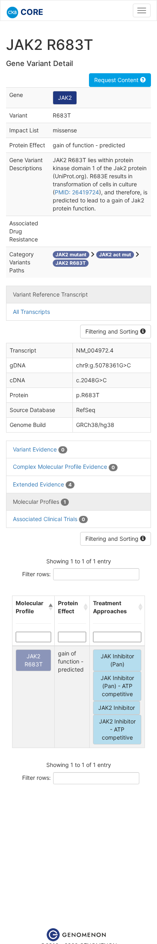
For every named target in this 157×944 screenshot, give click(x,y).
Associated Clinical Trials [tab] (49, 518)
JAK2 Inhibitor (116, 707)
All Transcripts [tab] (31, 311)
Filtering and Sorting (112, 331)
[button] (50, 607)
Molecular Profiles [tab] (39, 501)
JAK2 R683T (34, 660)
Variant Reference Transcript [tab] (50, 294)
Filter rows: (36, 574)
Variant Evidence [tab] (38, 449)
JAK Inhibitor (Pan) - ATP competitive (117, 685)
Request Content (117, 79)
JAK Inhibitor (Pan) (117, 660)
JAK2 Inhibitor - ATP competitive (117, 729)
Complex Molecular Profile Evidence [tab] (64, 466)
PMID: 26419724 (77, 192)
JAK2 (65, 97)
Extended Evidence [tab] (42, 484)
